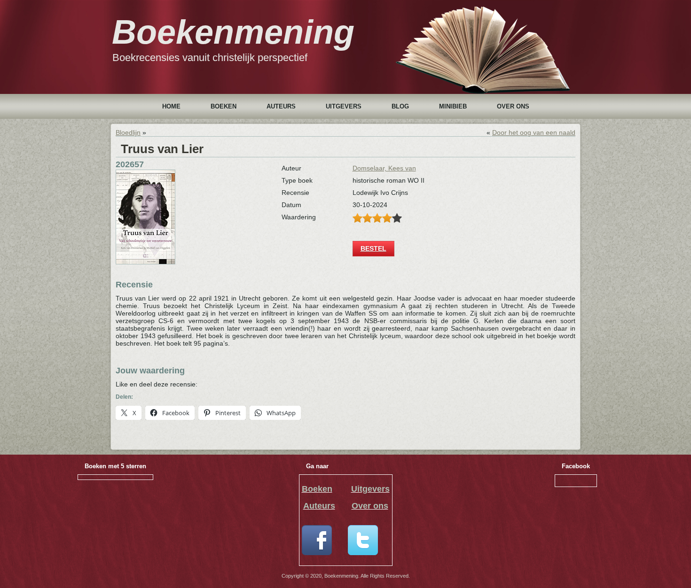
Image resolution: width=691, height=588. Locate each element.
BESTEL (373, 248)
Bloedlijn (128, 132)
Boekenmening (233, 32)
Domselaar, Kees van (384, 168)
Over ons (513, 106)
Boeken (223, 106)
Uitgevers (343, 106)
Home (171, 106)
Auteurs (281, 106)
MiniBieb (453, 106)
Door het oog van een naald (533, 132)
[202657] (145, 262)
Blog (400, 106)
